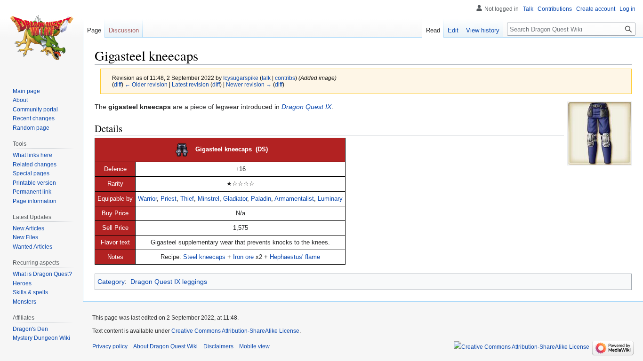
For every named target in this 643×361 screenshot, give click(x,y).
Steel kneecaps (204, 257)
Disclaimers (218, 346)
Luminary (330, 199)
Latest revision (190, 84)
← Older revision (146, 84)
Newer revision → (249, 84)
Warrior (147, 199)
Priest (169, 199)
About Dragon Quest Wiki (165, 346)
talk (266, 78)
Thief (187, 199)
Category (111, 281)
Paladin (261, 199)
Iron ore (243, 257)
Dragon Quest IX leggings (168, 281)
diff (117, 84)
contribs (285, 78)
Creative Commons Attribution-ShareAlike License (235, 331)
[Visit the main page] (41, 37)
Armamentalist (294, 199)
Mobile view (254, 346)
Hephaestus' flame (295, 257)
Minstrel (208, 199)
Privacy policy (110, 346)
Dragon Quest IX (306, 106)
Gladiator (235, 199)
